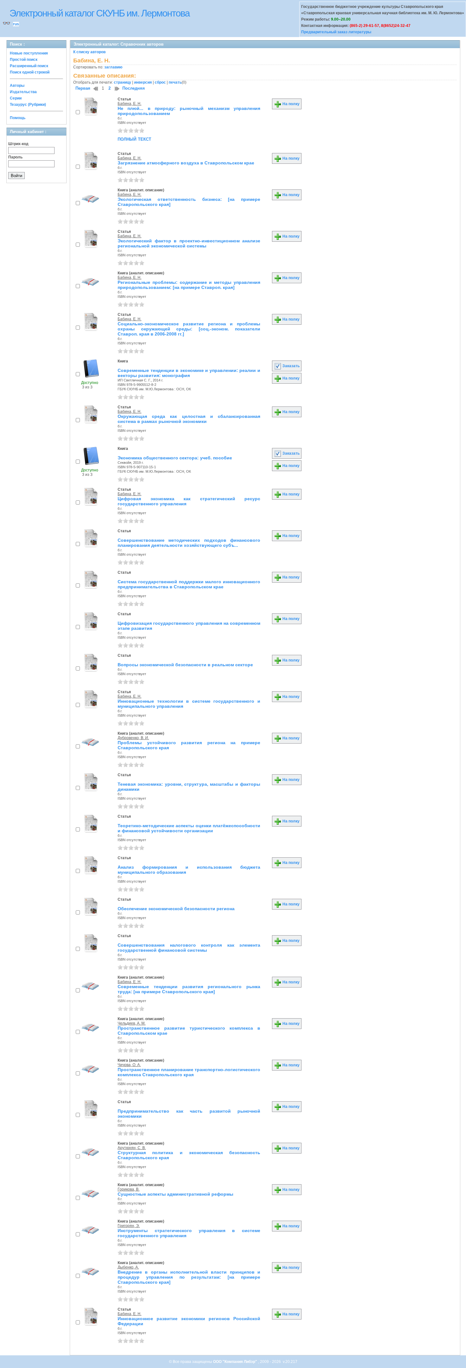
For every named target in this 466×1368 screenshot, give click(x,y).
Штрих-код (18, 144)
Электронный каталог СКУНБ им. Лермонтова (100, 13)
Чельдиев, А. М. (132, 1023)
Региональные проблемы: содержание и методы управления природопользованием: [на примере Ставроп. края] (189, 285)
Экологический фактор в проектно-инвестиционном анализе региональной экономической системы (189, 243)
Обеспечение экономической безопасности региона (176, 908)
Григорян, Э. (129, 1226)
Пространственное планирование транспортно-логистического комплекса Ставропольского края (189, 1072)
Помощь (17, 118)
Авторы (17, 85)
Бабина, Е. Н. (129, 103)
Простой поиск (23, 59)
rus (16, 24)
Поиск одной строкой (29, 72)
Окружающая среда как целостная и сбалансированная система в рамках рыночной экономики (189, 419)
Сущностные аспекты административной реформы (175, 1194)
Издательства (23, 92)
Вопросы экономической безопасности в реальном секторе (185, 664)
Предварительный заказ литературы (336, 32)
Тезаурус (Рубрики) (28, 104)
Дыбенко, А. (128, 1267)
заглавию (113, 67)
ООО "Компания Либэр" (235, 1361)
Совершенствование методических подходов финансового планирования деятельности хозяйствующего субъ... (189, 543)
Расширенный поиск (29, 66)
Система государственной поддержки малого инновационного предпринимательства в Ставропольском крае (189, 584)
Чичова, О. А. (129, 1065)
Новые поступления (29, 53)
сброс (160, 82)
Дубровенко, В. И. (133, 738)
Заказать (291, 366)
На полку (291, 104)
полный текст (134, 139)
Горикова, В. (128, 1189)
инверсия (143, 82)
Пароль (15, 157)
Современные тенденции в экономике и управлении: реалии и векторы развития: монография (189, 373)
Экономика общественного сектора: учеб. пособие (175, 457)
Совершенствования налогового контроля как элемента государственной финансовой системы (189, 948)
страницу (122, 82)
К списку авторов (89, 52)
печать (175, 82)
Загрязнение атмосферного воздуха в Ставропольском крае (186, 162)
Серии (16, 98)
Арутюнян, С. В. (132, 1148)
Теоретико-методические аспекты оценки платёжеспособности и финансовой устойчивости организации (189, 828)
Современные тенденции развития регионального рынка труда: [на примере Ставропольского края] (189, 989)
